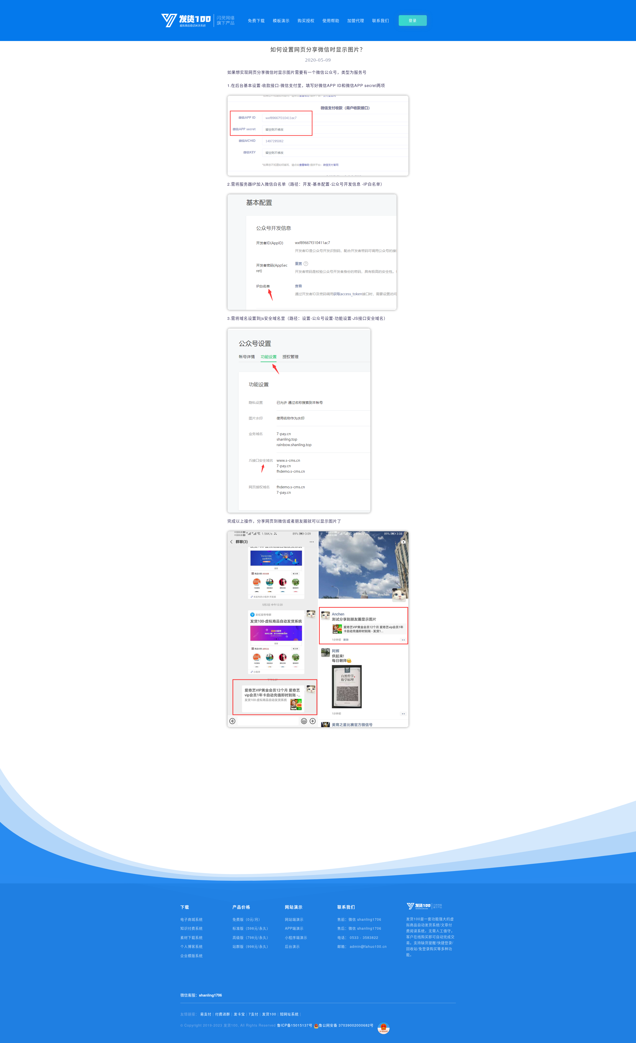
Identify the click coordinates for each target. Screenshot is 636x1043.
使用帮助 (330, 20)
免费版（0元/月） (247, 919)
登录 (413, 20)
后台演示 (292, 946)
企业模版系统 (191, 955)
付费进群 (222, 1013)
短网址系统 (289, 1013)
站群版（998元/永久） (251, 946)
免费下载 (256, 20)
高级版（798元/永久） (251, 937)
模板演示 (281, 20)
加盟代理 (355, 20)
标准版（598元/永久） (251, 928)
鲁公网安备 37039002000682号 (346, 1025)
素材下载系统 (191, 937)
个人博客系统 (191, 946)
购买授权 (306, 20)
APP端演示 (294, 928)
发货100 (269, 1013)
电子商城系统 (191, 919)
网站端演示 (294, 919)
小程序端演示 (296, 937)
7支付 (253, 1013)
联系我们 (380, 20)
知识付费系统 (191, 928)
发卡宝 (239, 1013)
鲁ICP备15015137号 (295, 1025)
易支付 (205, 1013)
